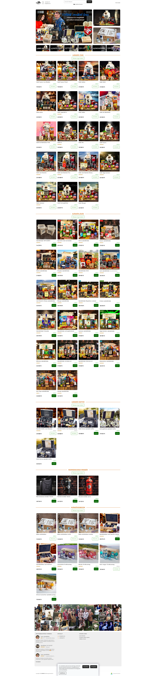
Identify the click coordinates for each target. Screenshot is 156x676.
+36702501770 (61, 638)
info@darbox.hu (62, 636)
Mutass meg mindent (78, 58)
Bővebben (53, 86)
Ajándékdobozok (78, 507)
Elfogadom (93, 666)
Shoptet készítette (116, 673)
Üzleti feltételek (82, 636)
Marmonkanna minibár (78, 470)
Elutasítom (85, 666)
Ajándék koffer (78, 402)
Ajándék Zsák (78, 55)
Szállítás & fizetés (79, 4)
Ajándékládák (78, 214)
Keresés (89, 1)
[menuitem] (39, 6)
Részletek (53, 538)
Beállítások (62, 673)
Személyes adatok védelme (84, 637)
